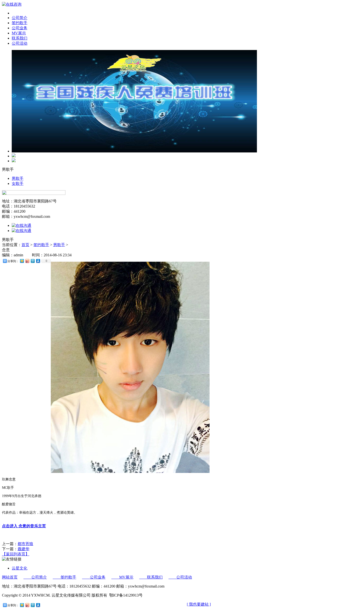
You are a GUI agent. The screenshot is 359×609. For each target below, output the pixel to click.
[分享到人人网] (38, 261)
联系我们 (151, 577)
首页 (25, 245)
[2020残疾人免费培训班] (134, 151)
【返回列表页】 (15, 554)
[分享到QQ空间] (21, 261)
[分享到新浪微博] (27, 261)
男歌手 (17, 178)
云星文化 (19, 568)
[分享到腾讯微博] (32, 261)
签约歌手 (41, 245)
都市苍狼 (25, 544)
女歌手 (17, 183)
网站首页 (10, 577)
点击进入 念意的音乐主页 (24, 526)
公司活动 (180, 577)
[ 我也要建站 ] (199, 604)
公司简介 (35, 577)
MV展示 (122, 577)
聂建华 (23, 549)
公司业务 (94, 577)
